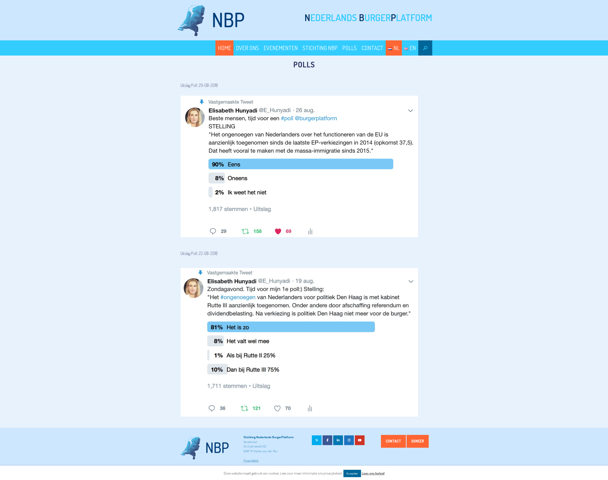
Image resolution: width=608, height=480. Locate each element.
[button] (425, 48)
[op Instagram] (349, 440)
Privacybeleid (250, 460)
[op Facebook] (327, 440)
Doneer (417, 441)
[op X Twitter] (317, 440)
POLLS (349, 48)
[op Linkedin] (338, 440)
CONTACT (372, 48)
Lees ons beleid (373, 473)
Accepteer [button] (352, 473)
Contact (393, 441)
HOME (224, 48)
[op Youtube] (360, 440)
